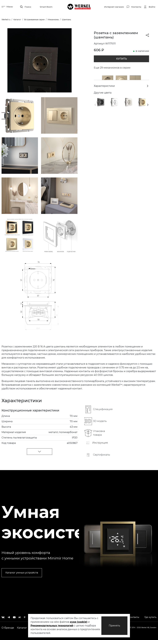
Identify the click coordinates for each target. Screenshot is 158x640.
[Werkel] (79, 6)
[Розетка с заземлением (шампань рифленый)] (142, 101)
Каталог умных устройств (21, 572)
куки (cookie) (78, 621)
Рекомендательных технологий (52, 625)
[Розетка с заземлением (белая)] (114, 101)
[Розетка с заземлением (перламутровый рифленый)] (128, 101)
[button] (95, 104)
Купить (121, 58)
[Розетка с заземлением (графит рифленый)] (100, 101)
